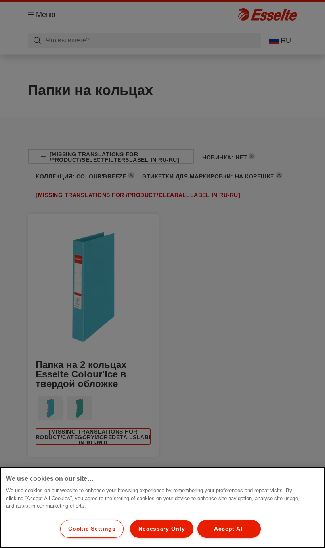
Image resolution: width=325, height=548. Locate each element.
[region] (162, 507)
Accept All (229, 528)
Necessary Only (161, 528)
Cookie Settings (92, 528)
